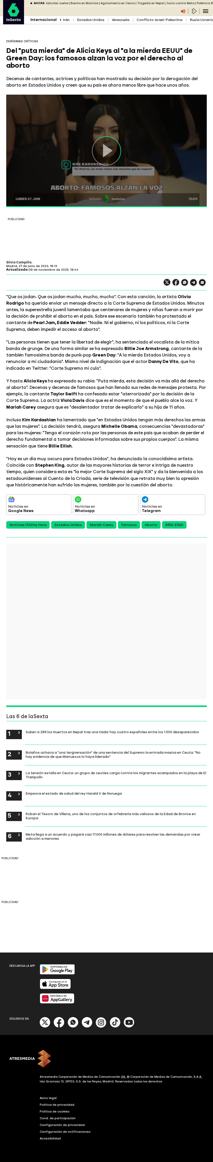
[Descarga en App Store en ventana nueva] (55, 988)
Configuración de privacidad (62, 1125)
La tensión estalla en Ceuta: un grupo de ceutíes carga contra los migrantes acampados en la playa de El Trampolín (116, 775)
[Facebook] (59, 1026)
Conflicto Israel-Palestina (159, 20)
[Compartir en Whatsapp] (184, 284)
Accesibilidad (50, 1138)
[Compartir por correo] (202, 285)
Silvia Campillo (18, 262)
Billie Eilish (174, 525)
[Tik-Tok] (115, 1026)
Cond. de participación (58, 1118)
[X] (167, 284)
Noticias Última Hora (27, 525)
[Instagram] (101, 1026)
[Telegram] (87, 1026)
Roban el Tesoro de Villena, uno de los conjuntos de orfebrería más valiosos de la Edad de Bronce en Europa (111, 816)
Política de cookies (55, 1111)
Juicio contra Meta (180, 3)
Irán (66, 20)
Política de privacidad (57, 1105)
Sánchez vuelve (57, 3)
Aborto (151, 525)
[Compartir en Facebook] (175, 284)
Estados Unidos (90, 20)
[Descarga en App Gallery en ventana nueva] (57, 1002)
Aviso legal (48, 1098)
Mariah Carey (101, 525)
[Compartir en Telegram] (193, 285)
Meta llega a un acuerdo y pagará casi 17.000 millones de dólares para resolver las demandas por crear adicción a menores (113, 836)
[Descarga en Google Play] (57, 973)
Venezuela (120, 20)
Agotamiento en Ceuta (118, 3)
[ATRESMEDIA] (106, 1059)
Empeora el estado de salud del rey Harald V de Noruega (74, 793)
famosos (129, 525)
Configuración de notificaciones (65, 1131)
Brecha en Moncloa (84, 3)
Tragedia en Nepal (150, 3)
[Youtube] (129, 1026)
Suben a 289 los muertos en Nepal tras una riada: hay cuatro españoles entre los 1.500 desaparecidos (112, 732)
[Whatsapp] (73, 1026)
